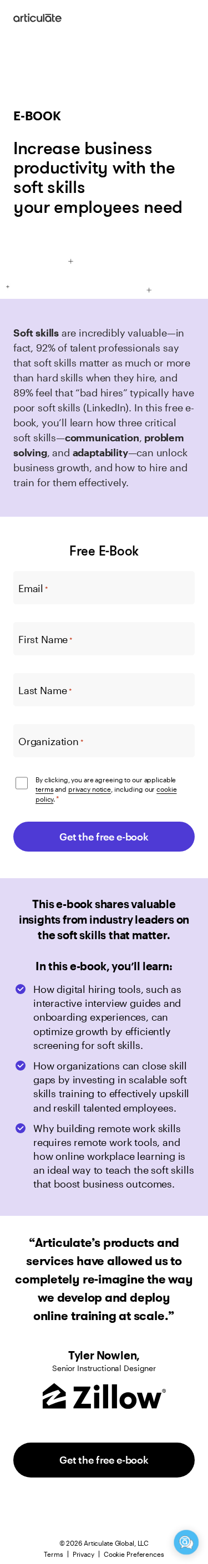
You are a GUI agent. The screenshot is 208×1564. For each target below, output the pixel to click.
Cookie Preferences (134, 1554)
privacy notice (89, 789)
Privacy (83, 1554)
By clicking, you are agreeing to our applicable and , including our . (106, 789)
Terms (53, 1554)
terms (44, 789)
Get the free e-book (104, 1460)
